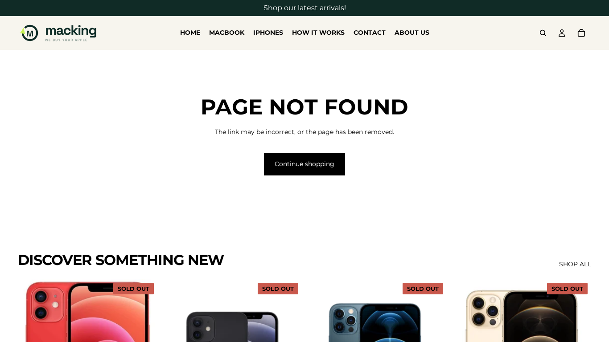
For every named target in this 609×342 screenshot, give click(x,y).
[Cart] (581, 33)
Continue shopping (304, 164)
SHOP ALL (575, 264)
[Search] (543, 33)
